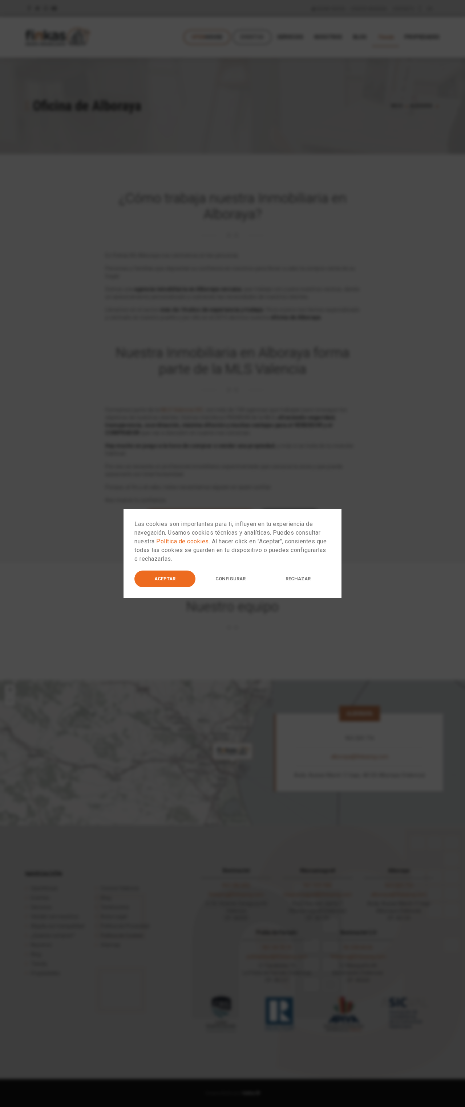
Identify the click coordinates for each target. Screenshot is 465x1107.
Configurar (230, 578)
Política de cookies (182, 541)
